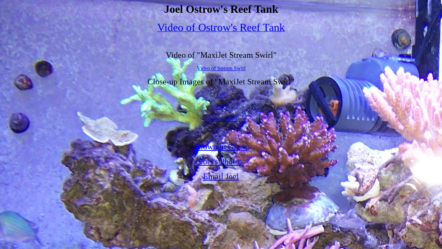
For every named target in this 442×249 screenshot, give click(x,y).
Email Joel (221, 176)
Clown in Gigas (221, 146)
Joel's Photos (221, 161)
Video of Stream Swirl (221, 68)
